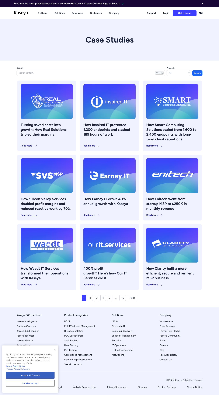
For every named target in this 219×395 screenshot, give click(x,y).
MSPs (115, 321)
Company (114, 13)
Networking (118, 354)
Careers (164, 345)
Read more (26, 145)
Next (132, 297)
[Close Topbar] (202, 3)
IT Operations (119, 345)
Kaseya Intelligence (27, 321)
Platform (42, 13)
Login (166, 13)
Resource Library (168, 354)
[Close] (54, 350)
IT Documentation (73, 331)
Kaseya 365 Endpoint (28, 331)
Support (151, 13)
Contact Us (166, 359)
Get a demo (184, 13)
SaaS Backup (71, 340)
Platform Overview (26, 326)
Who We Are (166, 321)
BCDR (67, 321)
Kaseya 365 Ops (25, 340)
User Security (71, 345)
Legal (59, 387)
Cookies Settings (167, 387)
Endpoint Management (124, 335)
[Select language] (200, 13)
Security (116, 340)
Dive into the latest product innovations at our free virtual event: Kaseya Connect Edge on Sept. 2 (67, 3)
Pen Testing (70, 350)
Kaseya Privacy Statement (18, 369)
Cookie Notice (194, 387)
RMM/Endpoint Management (79, 326)
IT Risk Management (122, 350)
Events (163, 340)
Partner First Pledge (170, 331)
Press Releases (167, 326)
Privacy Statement (117, 387)
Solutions (60, 13)
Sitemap (142, 387)
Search (20, 68)
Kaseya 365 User (25, 335)
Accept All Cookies (30, 375)
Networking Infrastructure (78, 359)
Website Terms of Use (84, 387)
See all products (73, 364)
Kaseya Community (170, 335)
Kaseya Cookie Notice (15, 366)
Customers (96, 13)
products (171, 68)
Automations (23, 345)
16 (122, 297)
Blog (162, 350)
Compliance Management (78, 354)
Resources (77, 13)
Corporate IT (118, 326)
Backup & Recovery (122, 331)
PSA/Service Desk (73, 335)
